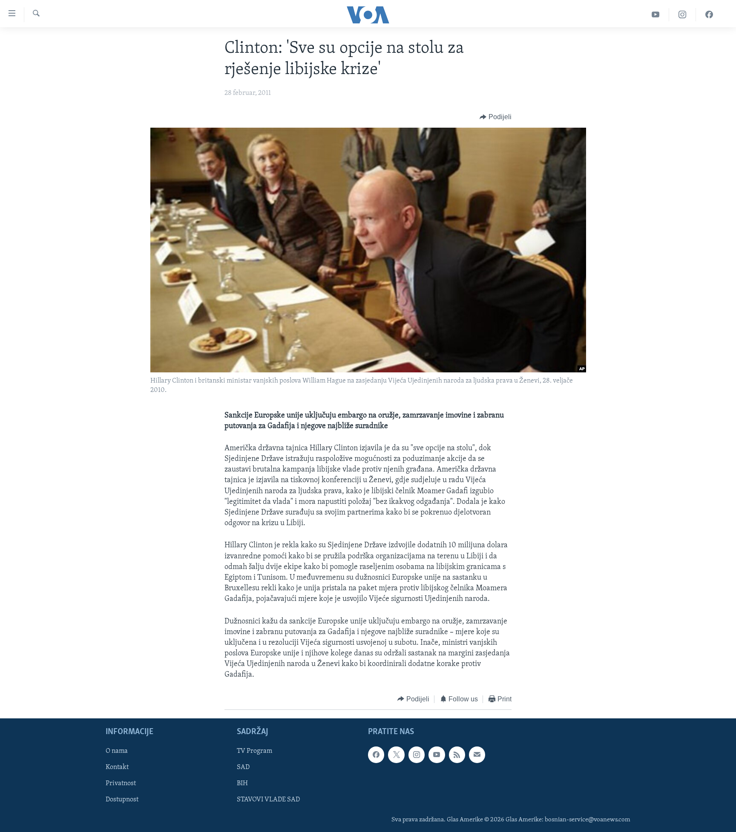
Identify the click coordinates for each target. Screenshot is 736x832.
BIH (242, 784)
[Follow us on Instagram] (416, 754)
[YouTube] (655, 14)
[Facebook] (709, 14)
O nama (117, 751)
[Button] (496, 117)
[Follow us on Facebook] (376, 754)
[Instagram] (682, 14)
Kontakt (117, 767)
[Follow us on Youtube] (436, 754)
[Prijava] (477, 754)
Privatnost (121, 784)
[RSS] (457, 754)
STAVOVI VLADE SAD (268, 800)
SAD (243, 767)
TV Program (254, 751)
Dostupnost (122, 800)
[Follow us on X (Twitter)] (396, 754)
